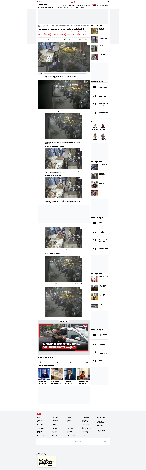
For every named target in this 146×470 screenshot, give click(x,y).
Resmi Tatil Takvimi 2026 (101, 432)
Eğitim (46, 7)
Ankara (64, 7)
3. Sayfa (47, 25)
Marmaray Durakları (85, 432)
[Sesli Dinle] (42, 73)
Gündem (42, 4)
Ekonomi (62, 5)
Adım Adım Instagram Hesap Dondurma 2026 (102, 429)
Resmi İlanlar (105, 5)
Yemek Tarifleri (69, 416)
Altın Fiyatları (39, 431)
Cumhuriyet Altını (70, 428)
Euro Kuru (39, 434)
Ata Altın (68, 427)
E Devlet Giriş (54, 424)
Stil (100, 5)
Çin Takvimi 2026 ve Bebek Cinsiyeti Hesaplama (101, 419)
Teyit (68, 7)
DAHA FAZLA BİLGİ (42, 464)
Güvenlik (49, 7)
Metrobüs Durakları (85, 431)
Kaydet (105, 441)
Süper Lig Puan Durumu (71, 435)
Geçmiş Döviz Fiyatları (100, 426)
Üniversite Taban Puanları (86, 418)
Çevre (77, 7)
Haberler (39, 25)
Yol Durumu (54, 429)
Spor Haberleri (39, 423)
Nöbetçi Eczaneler (55, 420)
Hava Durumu (54, 428)
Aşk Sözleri (69, 420)
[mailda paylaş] (71, 39)
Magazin (74, 5)
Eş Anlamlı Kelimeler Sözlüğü (87, 427)
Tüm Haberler (81, 7)
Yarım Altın (69, 425)
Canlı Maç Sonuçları (70, 434)
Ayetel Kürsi (69, 417)
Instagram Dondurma (56, 434)
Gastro (94, 5)
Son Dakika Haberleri (40, 416)
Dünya (66, 5)
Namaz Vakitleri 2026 (56, 417)
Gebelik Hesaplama (100, 422)
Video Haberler (84, 416)
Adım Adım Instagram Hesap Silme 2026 (102, 431)
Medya (61, 7)
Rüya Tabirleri (84, 420)
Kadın (78, 5)
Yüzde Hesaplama (100, 425)
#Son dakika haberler (48, 357)
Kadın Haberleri (40, 427)
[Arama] (37, 1)
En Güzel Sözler (84, 429)
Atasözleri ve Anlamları (101, 416)
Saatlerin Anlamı (70, 418)
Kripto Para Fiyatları (40, 435)
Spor (70, 5)
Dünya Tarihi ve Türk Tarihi (86, 421)
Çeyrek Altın (69, 424)
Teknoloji (90, 5)
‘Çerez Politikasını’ (50, 461)
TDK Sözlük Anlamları (85, 417)
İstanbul (71, 7)
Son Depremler (54, 427)
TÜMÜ (92, 121)
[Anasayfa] (39, 414)
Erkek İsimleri (84, 434)
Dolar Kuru (39, 432)
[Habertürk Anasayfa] (73, 1)
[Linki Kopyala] (76, 39)
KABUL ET (50, 464)
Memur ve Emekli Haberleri (41, 429)
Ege (74, 7)
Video (98, 5)
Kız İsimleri (83, 435)
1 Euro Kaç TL (69, 432)
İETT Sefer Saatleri (100, 421)
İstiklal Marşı (54, 421)
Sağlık (81, 5)
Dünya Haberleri (40, 424)
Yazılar (85, 5)
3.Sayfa (42, 7)
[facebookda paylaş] (62, 39)
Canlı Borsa (54, 416)
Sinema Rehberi (55, 431)
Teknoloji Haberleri (40, 428)
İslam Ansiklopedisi (85, 423)
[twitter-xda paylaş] (65, 39)
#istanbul (40, 357)
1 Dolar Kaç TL (69, 431)
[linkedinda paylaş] (67, 39)
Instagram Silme (55, 435)
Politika (39, 7)
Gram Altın (69, 423)
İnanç (53, 7)
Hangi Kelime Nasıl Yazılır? (86, 428)
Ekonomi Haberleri (40, 418)
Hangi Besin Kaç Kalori (86, 425)
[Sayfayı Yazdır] (74, 39)
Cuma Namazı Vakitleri (56, 418)
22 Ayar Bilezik (69, 429)
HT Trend (57, 7)
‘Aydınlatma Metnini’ (42, 462)
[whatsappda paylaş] (69, 39)
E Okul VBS (54, 423)
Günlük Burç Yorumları (56, 425)
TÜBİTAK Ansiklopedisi (85, 424)
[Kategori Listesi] (108, 1)
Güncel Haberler (40, 420)
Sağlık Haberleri (40, 425)
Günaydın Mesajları (70, 421)
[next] (89, 376)
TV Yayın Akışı (54, 432)
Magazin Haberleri (40, 421)
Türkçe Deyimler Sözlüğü (101, 417)
